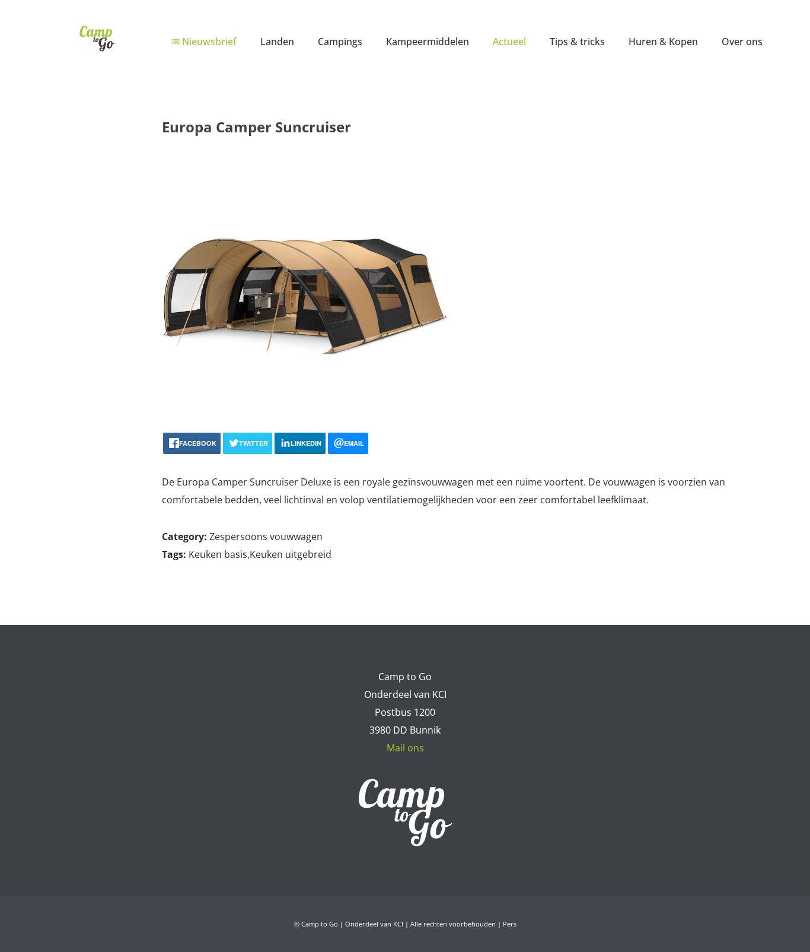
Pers (509, 923)
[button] (303, 41)
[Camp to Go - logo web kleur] (97, 38)
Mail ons (405, 747)
